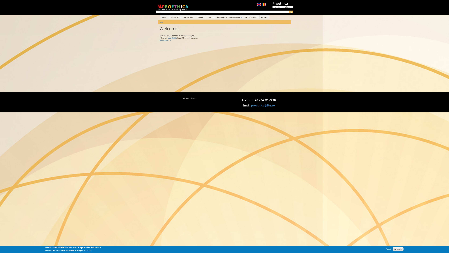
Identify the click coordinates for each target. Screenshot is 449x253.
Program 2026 (188, 17)
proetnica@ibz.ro (263, 105)
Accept (388, 249)
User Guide (172, 38)
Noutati (200, 17)
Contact (264, 17)
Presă (210, 17)
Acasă (164, 17)
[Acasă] (173, 6)
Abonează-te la (165, 40)
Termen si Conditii (190, 98)
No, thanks (398, 249)
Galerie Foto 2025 (251, 17)
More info (87, 250)
